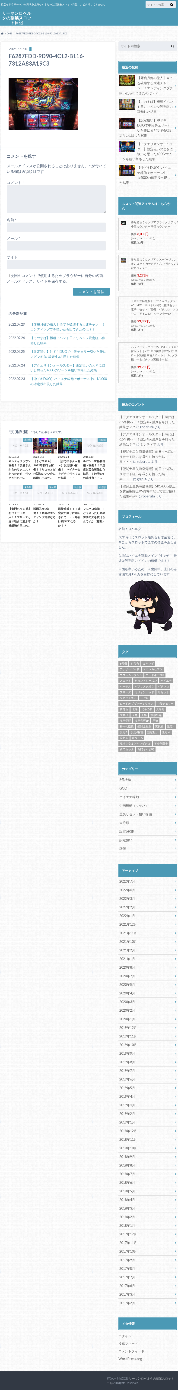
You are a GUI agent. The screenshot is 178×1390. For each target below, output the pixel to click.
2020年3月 (127, 1002)
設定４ (166, 732)
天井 (134, 715)
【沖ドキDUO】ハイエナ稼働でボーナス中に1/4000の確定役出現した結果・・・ (68, 381)
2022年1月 (127, 916)
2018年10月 (128, 1148)
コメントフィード (131, 1351)
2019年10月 (128, 1045)
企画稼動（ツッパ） (134, 805)
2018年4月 (127, 1200)
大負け (124, 715)
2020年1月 (127, 1019)
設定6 (123, 732)
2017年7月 (127, 1277)
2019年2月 (127, 1114)
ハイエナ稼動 (129, 797)
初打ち (124, 709)
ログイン (124, 1336)
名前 (11, 219)
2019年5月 (127, 1088)
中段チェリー (165, 703)
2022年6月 (127, 890)
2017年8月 (127, 1268)
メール (13, 238)
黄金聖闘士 (161, 743)
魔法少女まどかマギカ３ (135, 743)
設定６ (124, 738)
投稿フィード (128, 1344)
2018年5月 (127, 1191)
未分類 (124, 823)
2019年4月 (127, 1096)
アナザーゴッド (129, 669)
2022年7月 (127, 881)
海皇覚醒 (125, 720)
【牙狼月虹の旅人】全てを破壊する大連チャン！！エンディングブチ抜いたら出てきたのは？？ (67, 326)
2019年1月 (127, 1122)
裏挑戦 (159, 726)
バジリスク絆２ (144, 686)
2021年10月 (128, 941)
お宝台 (135, 663)
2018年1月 (127, 1225)
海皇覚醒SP (142, 720)
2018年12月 (128, 1131)
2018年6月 (127, 1182)
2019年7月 (127, 1071)
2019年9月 (127, 1053)
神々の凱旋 (127, 726)
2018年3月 (127, 1208)
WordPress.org (130, 1359)
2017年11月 (128, 1243)
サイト (12, 257)
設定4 (170, 726)
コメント (15, 182)
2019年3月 (127, 1105)
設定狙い (152, 732)
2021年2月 (127, 950)
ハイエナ (166, 680)
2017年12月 (128, 1234)
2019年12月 (128, 1028)
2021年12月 (128, 924)
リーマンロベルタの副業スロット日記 (16, 18)
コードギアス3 (155, 675)
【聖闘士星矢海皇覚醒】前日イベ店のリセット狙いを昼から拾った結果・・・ (147, 456)
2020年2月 (127, 1010)
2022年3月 (127, 898)
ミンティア (148, 444)
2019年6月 (127, 1079)
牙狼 (155, 720)
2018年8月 (127, 1165)
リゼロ (144, 698)
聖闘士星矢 (144, 726)
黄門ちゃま (127, 749)
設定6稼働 (137, 732)
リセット (163, 692)
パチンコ (163, 686)
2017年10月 (128, 1251)
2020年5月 (127, 985)
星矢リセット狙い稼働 (135, 814)
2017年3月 (127, 1294)
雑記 (122, 848)
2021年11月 (128, 933)
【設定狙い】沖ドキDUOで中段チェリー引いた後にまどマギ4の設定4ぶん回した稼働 (68, 354)
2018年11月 (128, 1139)
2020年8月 (127, 967)
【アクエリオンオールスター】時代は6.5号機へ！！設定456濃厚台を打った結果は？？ (147, 422)
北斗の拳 (146, 709)
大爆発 (160, 709)
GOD (123, 788)
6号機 (123, 663)
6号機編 (125, 780)
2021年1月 (127, 959)
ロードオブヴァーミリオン (136, 703)
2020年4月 (127, 993)
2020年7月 (127, 976)
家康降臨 (156, 715)
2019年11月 (128, 1036)
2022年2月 (127, 907)
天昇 (144, 715)
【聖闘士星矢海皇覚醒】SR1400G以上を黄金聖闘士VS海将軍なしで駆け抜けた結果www (147, 491)
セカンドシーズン (146, 680)
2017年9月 (127, 1260)
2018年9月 (127, 1157)
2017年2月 (127, 1303)
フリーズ (125, 692)
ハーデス (125, 686)
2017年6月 (127, 1286)
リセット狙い (128, 698)
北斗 (134, 709)
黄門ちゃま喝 (145, 749)
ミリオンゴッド (144, 692)
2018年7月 (127, 1174)
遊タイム (137, 738)
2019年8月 (127, 1062)
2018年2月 (127, 1217)
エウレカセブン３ (131, 675)
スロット (125, 680)
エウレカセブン (152, 669)
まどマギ (148, 663)
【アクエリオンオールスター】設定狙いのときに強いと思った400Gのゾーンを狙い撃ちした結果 (67, 367)
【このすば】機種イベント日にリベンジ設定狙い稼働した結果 (67, 340)
